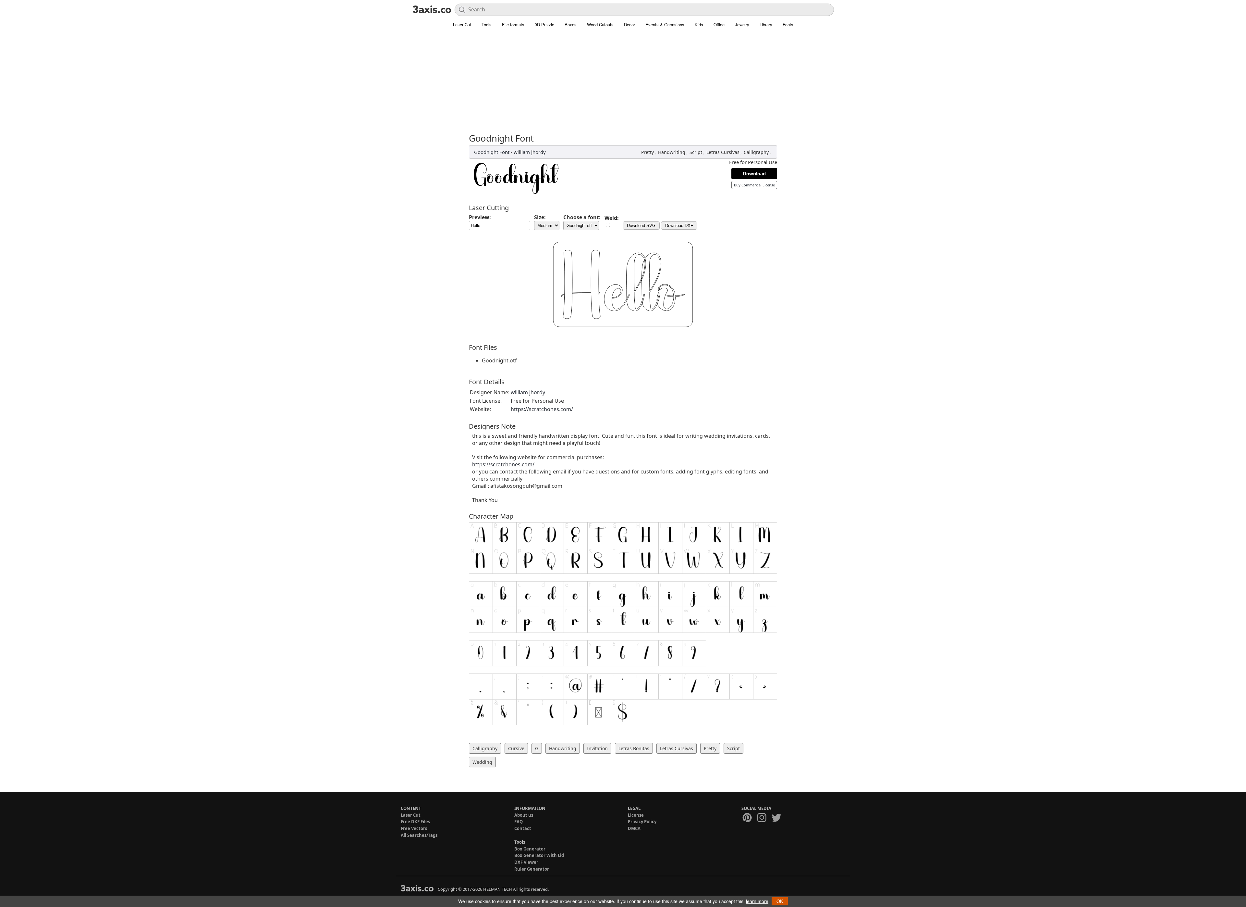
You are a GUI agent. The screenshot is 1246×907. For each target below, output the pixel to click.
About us (523, 815)
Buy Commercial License (754, 185)
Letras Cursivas (722, 152)
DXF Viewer (526, 862)
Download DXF (679, 225)
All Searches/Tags (419, 835)
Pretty (647, 152)
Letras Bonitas (633, 748)
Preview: (480, 217)
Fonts (788, 24)
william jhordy (530, 152)
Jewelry (742, 24)
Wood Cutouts (600, 24)
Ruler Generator (531, 869)
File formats (513, 24)
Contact (522, 828)
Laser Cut (462, 24)
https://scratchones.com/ (542, 409)
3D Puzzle (544, 24)
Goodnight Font (491, 152)
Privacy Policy (642, 822)
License (636, 815)
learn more (757, 901)
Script (696, 152)
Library (766, 24)
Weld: (612, 217)
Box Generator (529, 849)
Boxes (571, 24)
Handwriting (671, 152)
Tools (487, 24)
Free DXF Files (415, 822)
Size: (540, 217)
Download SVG (641, 225)
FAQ (518, 822)
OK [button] (779, 901)
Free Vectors (414, 828)
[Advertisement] (623, 84)
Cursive (516, 748)
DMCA (634, 828)
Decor (629, 24)
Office (719, 24)
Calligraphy (756, 152)
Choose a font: (582, 217)
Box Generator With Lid (539, 855)
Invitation (597, 748)
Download (754, 173)
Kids (699, 24)
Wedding (482, 762)
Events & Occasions (664, 24)
